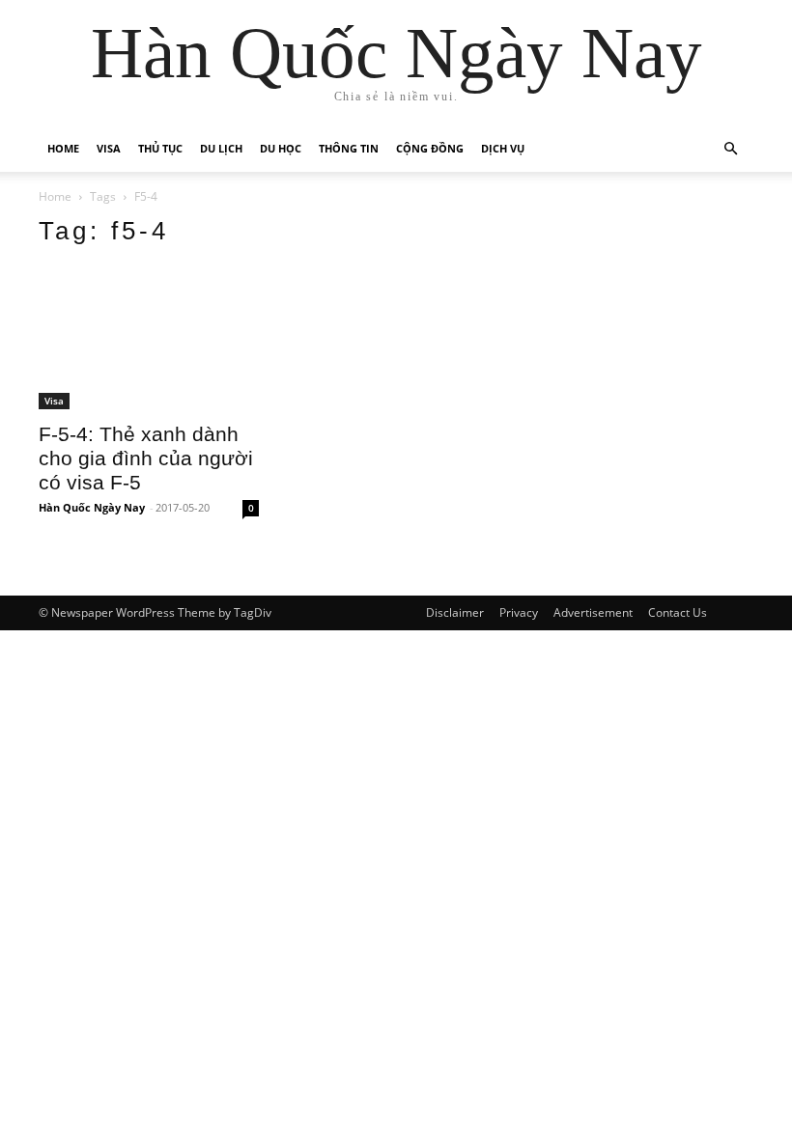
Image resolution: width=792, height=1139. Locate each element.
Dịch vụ (502, 148)
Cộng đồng (430, 148)
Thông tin (349, 148)
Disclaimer (455, 612)
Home (63, 148)
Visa (109, 148)
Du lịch (221, 148)
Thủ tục (160, 148)
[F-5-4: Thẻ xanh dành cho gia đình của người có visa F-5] (149, 337)
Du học (280, 148)
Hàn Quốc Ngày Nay (92, 507)
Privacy (518, 612)
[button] (730, 149)
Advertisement (593, 612)
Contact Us (677, 612)
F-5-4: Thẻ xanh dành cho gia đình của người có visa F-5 (146, 458)
